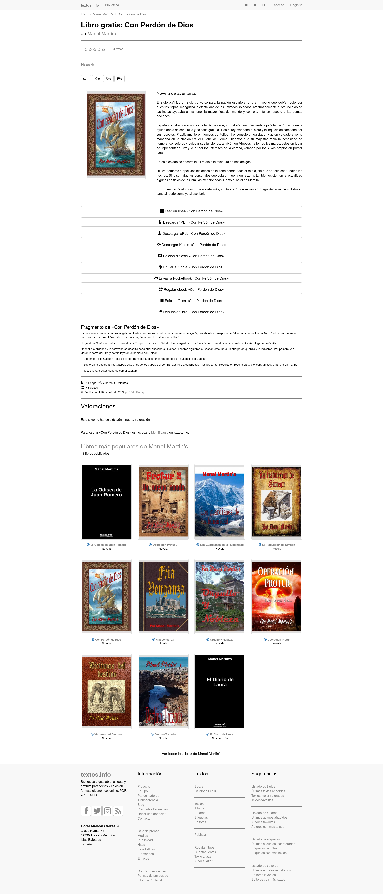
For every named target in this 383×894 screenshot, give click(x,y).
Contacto (144, 818)
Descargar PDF (193, 222)
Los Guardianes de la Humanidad (222, 545)
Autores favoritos (263, 822)
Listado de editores (264, 865)
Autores (199, 812)
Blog (141, 804)
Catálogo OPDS (205, 791)
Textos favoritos (262, 800)
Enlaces (143, 858)
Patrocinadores (148, 795)
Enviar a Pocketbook (193, 278)
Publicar (200, 834)
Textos (199, 803)
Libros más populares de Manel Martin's (134, 446)
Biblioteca (112, 5)
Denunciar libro (193, 311)
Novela (88, 64)
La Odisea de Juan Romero (108, 545)
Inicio (84, 14)
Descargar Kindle (193, 244)
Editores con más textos (268, 879)
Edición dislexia (193, 255)
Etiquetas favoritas (264, 848)
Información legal (150, 880)
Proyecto (144, 786)
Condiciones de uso (152, 871)
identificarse (159, 432)
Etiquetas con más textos (269, 852)
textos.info (96, 774)
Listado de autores (264, 812)
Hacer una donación (152, 813)
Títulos (199, 808)
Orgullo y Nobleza (221, 639)
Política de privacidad (153, 875)
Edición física (193, 300)
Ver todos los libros (191, 753)
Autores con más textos (267, 826)
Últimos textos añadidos (268, 791)
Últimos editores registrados (271, 870)
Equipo (143, 791)
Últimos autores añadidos (269, 817)
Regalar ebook (193, 289)
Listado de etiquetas (265, 839)
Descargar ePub (193, 233)
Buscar (199, 786)
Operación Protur (279, 639)
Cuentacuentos (205, 852)
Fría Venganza (165, 639)
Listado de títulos (263, 786)
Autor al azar (203, 861)
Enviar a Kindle (193, 266)
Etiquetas (201, 817)
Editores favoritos (263, 874)
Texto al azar (203, 856)
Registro (296, 5)
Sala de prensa (148, 831)
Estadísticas (146, 849)
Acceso (279, 5)
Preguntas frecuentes (153, 809)
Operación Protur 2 (165, 545)
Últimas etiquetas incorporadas (273, 843)
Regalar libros (204, 847)
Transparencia (148, 800)
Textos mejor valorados (267, 795)
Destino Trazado (165, 734)
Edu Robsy (137, 392)
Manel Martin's (103, 14)
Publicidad (145, 840)
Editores (200, 822)
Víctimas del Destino (108, 734)
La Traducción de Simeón (278, 545)
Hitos (141, 844)
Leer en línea (193, 210)
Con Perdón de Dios (108, 639)
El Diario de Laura (221, 734)
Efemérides (146, 853)
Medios (143, 835)
